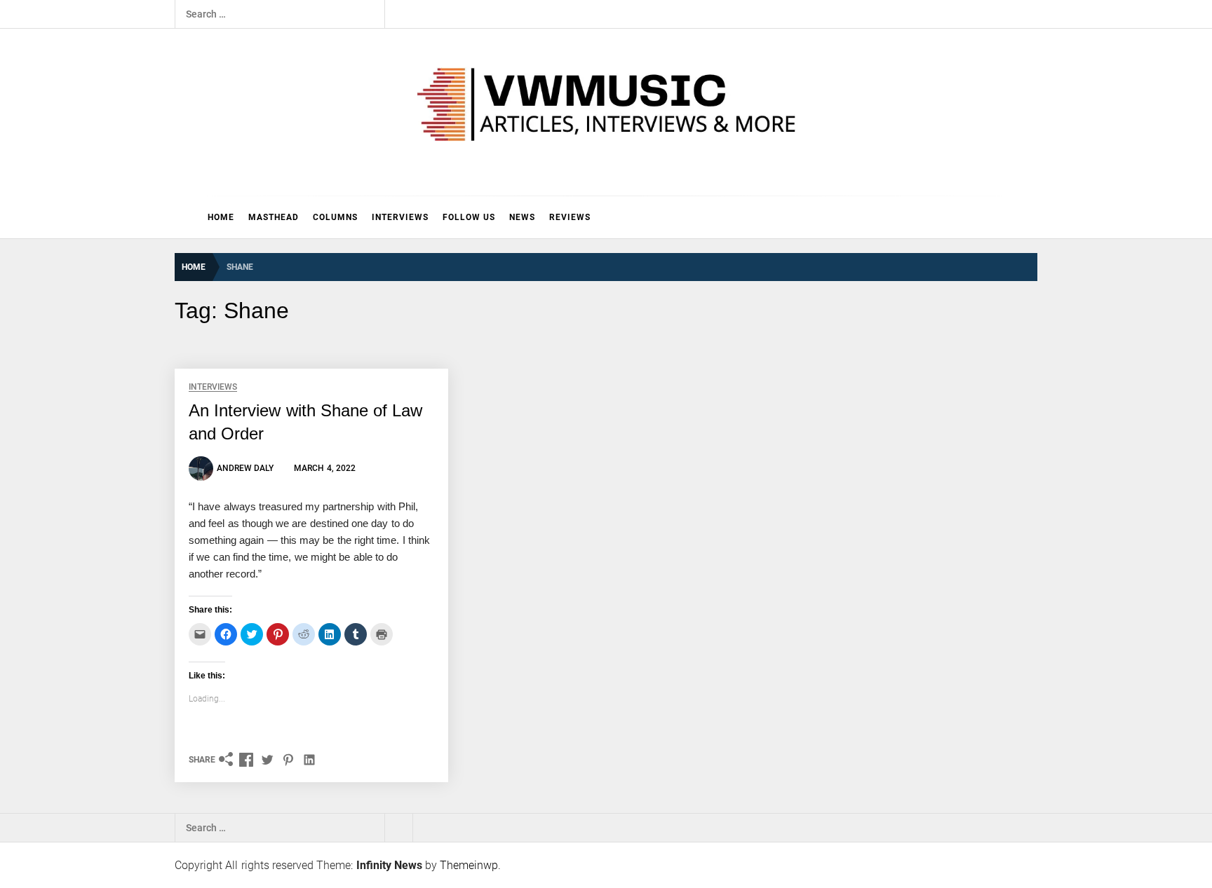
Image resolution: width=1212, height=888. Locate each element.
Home (221, 217)
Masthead (273, 217)
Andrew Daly (245, 468)
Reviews (570, 217)
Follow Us (469, 217)
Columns (335, 217)
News (522, 217)
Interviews (400, 217)
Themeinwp (469, 865)
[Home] (188, 217)
